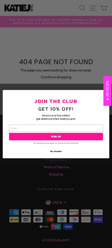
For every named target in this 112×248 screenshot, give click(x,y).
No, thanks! (56, 151)
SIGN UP (56, 136)
